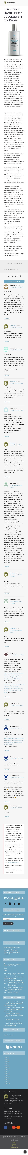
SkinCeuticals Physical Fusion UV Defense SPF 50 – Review (13, 14)
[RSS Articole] (21, 935)
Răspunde (7, 318)
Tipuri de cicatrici (16, 1019)
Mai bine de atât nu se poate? (11, 950)
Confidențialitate (14, 1147)
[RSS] (18, 1127)
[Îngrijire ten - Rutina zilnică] (10, 935)
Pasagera (13, 325)
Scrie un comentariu (14, 281)
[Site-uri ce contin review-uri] (17, 935)
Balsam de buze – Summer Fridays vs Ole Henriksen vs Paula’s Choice (13, 1015)
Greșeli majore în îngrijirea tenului (12, 947)
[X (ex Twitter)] (9, 1127)
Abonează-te (8, 923)
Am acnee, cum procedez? (10, 949)
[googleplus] (14, 1127)
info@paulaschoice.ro (13, 862)
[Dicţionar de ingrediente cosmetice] (14, 935)
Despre (14, 1144)
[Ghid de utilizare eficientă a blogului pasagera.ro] (6, 935)
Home (14, 1142)
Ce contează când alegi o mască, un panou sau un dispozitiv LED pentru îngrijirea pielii (14, 1003)
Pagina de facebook (11, 1030)
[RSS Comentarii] (14, 938)
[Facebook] (5, 1127)
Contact (14, 1146)
